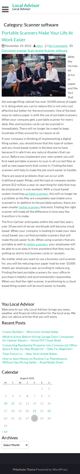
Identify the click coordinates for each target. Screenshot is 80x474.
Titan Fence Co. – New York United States (29, 354)
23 (49, 411)
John (39, 46)
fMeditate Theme (24, 469)
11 (13, 403)
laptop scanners (29, 207)
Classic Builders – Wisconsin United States (30, 332)
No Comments (58, 46)
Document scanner (14, 50)
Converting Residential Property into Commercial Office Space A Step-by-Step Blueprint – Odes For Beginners (39, 347)
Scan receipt (36, 50)
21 (34, 411)
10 (5, 403)
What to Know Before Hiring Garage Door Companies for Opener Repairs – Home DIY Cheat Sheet (38, 338)
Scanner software (55, 50)
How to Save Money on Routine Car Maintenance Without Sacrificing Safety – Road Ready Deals (34, 360)
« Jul (4, 431)
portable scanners (36, 193)
